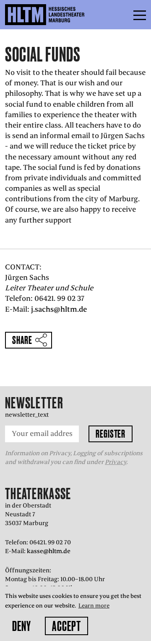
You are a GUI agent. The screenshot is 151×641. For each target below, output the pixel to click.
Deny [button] (21, 625)
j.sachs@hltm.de (58, 309)
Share (22, 340)
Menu (121, 14)
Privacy (115, 462)
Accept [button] (66, 625)
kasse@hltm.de (48, 551)
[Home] (62, 14)
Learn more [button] (93, 605)
